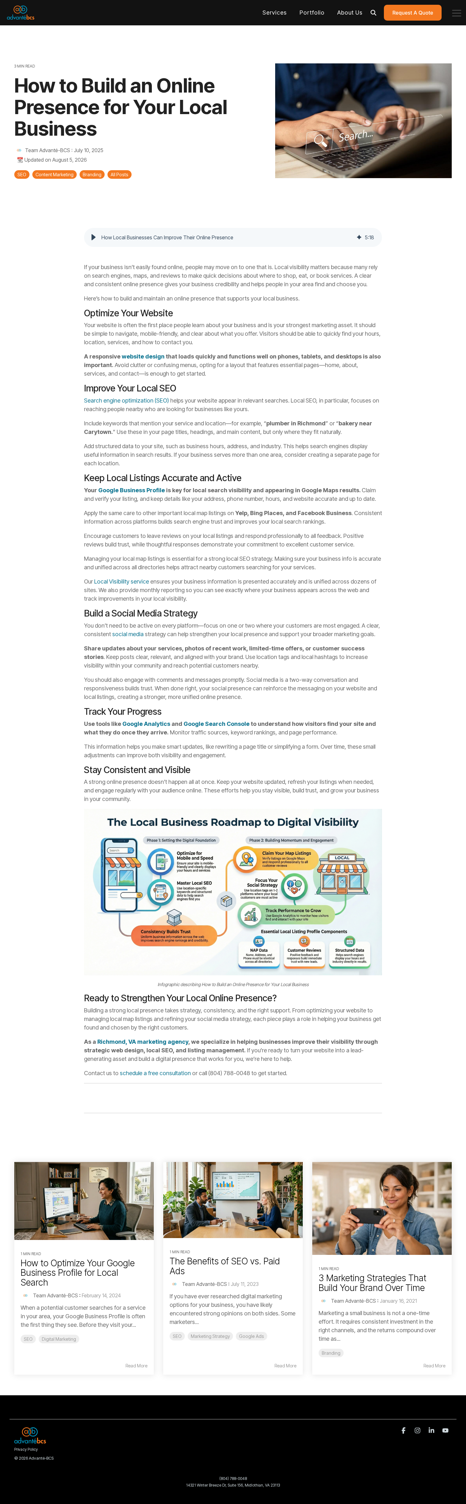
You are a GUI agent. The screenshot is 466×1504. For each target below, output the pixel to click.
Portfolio (312, 12)
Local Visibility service (121, 581)
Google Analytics (146, 723)
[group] (233, 237)
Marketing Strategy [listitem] (210, 1336)
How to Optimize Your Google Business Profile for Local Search (78, 1273)
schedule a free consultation (155, 1073)
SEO (21, 174)
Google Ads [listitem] (251, 1336)
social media (128, 634)
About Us (350, 12)
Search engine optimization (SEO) (126, 400)
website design (143, 356)
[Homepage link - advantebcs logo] (30, 1440)
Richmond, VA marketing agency (142, 1041)
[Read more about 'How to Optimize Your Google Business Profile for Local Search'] (84, 1201)
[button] (456, 13)
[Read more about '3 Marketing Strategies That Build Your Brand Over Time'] (382, 1208)
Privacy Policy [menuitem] (26, 1449)
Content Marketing (55, 174)
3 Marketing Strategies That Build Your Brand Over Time (372, 1283)
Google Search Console (216, 723)
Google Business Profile (131, 490)
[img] (359, 237)
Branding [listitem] (331, 1353)
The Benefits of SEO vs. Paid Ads (225, 1266)
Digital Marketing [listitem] (59, 1339)
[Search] (373, 13)
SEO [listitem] (28, 1339)
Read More (136, 1365)
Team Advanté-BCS (47, 150)
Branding (92, 174)
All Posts (119, 174)
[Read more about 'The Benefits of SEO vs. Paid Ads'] (233, 1200)
